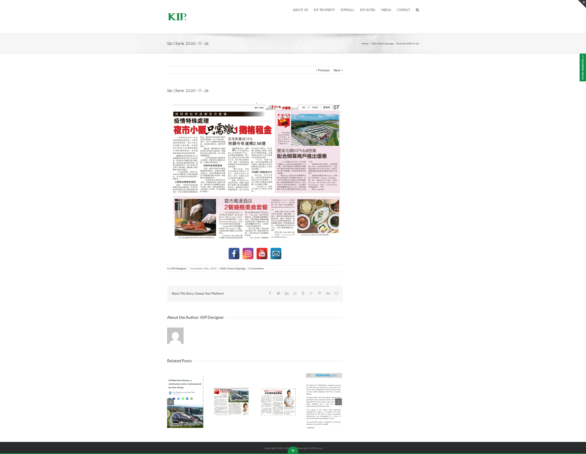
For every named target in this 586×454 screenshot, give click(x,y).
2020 (223, 268)
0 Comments (256, 268)
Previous (324, 70)
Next (337, 70)
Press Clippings (236, 268)
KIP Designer (178, 268)
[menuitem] (303, 9)
